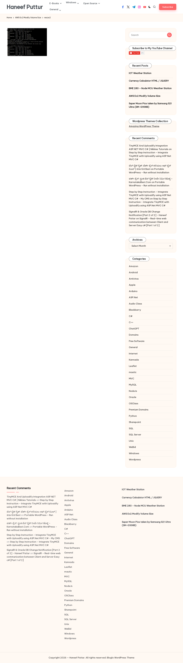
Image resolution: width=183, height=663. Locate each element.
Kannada (134, 359)
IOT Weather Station (140, 73)
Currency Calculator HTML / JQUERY (149, 80)
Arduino (133, 291)
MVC (131, 378)
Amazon (133, 266)
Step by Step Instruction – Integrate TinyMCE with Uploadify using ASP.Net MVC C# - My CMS (150, 195)
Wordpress (135, 459)
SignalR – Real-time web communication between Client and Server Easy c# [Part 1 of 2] (148, 222)
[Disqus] (63, 97)
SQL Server (135, 434)
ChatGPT (134, 328)
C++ (131, 322)
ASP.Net (133, 297)
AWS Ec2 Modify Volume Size (144, 95)
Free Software (136, 341)
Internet (133, 353)
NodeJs (133, 391)
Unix (131, 440)
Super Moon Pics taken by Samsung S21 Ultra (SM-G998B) (150, 105)
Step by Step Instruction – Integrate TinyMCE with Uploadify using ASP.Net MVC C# (150, 156)
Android (133, 272)
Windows (134, 453)
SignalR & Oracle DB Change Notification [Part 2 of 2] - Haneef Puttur (148, 215)
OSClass (133, 403)
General (133, 347)
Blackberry (135, 309)
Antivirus (134, 278)
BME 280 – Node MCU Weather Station (150, 88)
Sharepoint (135, 422)
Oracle (132, 397)
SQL (131, 428)
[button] (167, 7)
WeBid (132, 447)
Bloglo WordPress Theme (120, 657)
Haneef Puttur (25, 7)
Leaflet (133, 366)
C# (130, 316)
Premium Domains (138, 409)
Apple (132, 284)
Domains (134, 334)
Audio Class (135, 303)
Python (133, 415)
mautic (132, 372)
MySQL (133, 384)
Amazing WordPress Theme (144, 126)
